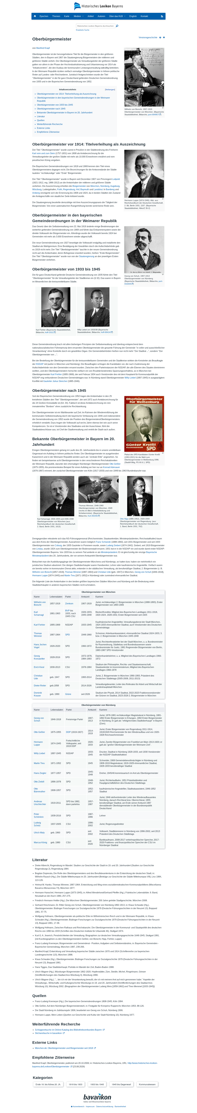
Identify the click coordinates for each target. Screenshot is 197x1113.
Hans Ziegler (40, 773)
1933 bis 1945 (97, 1084)
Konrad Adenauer (111, 467)
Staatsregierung (86, 256)
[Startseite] (98, 6)
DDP (68, 732)
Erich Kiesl (39, 667)
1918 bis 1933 (75, 1084)
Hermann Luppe (40, 575)
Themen (56, 16)
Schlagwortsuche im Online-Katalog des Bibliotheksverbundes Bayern (68, 1030)
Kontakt (144, 16)
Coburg (58, 545)
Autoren (101, 16)
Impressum (90, 1107)
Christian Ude (104, 572)
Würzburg (37, 189)
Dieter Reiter (40, 685)
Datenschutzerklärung (104, 1107)
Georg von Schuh (143, 572)
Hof (77, 189)
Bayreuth (84, 189)
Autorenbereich (78, 1107)
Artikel (91, 16)
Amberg (36, 193)
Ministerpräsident (109, 552)
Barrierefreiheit (120, 1107)
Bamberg (110, 189)
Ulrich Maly (39, 832)
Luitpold (116, 179)
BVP (67, 610)
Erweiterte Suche (82, 30)
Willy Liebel (130, 378)
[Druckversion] (160, 37)
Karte (66, 16)
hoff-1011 (49, 332)
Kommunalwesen (147, 1084)
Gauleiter (47, 381)
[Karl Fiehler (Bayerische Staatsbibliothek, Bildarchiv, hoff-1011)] (56, 307)
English (133, 16)
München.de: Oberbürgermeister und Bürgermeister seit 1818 (64, 1048)
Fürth (59, 189)
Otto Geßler (114, 464)
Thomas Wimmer (73, 572)
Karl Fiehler (56, 374)
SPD (67, 635)
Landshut (98, 189)
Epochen (44, 16)
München (94, 186)
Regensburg (69, 189)
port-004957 (153, 114)
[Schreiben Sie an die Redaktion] (164, 37)
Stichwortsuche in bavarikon (48, 1033)
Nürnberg (104, 186)
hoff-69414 (105, 332)
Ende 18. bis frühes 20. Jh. (48, 1084)
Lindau (39, 549)
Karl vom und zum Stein (43, 153)
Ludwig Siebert (113, 545)
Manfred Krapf (43, 48)
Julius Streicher (60, 381)
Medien (77, 16)
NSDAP (40, 364)
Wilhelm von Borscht (42, 572)
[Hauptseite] (35, 16)
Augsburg (115, 186)
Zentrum (69, 603)
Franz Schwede (103, 542)
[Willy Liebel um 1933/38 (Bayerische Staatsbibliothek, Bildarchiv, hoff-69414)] (97, 307)
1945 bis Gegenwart (121, 1084)
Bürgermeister (79, 186)
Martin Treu (69, 575)
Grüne (68, 694)
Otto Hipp (124, 519)
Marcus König (40, 842)
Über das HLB (116, 16)
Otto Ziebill (39, 782)
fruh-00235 (92, 516)
